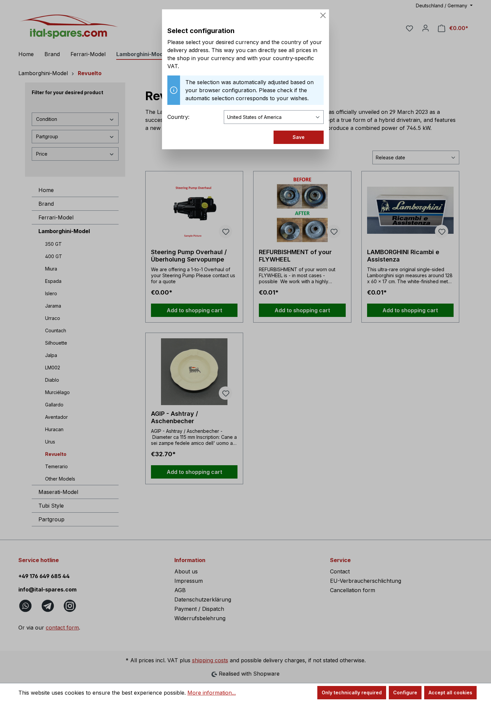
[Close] (323, 15)
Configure (405, 692)
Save (299, 137)
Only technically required (352, 692)
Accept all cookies (450, 692)
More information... (211, 692)
